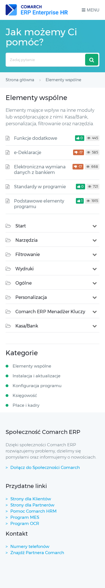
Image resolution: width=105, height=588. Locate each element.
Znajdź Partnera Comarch (37, 552)
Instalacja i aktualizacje (36, 375)
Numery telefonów (29, 546)
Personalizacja (31, 297)
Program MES (24, 517)
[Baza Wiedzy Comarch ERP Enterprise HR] (37, 10)
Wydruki (24, 268)
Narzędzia (26, 240)
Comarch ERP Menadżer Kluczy (50, 311)
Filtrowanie (27, 254)
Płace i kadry (26, 405)
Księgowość (25, 395)
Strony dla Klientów (30, 498)
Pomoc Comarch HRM (33, 511)
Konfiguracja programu (37, 385)
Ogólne (23, 283)
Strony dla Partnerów (32, 505)
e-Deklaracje (27, 152)
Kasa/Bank (26, 326)
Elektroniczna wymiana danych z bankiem (40, 169)
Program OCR (24, 523)
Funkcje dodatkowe (35, 138)
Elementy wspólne (32, 366)
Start (20, 226)
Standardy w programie (40, 186)
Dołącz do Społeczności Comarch (45, 467)
